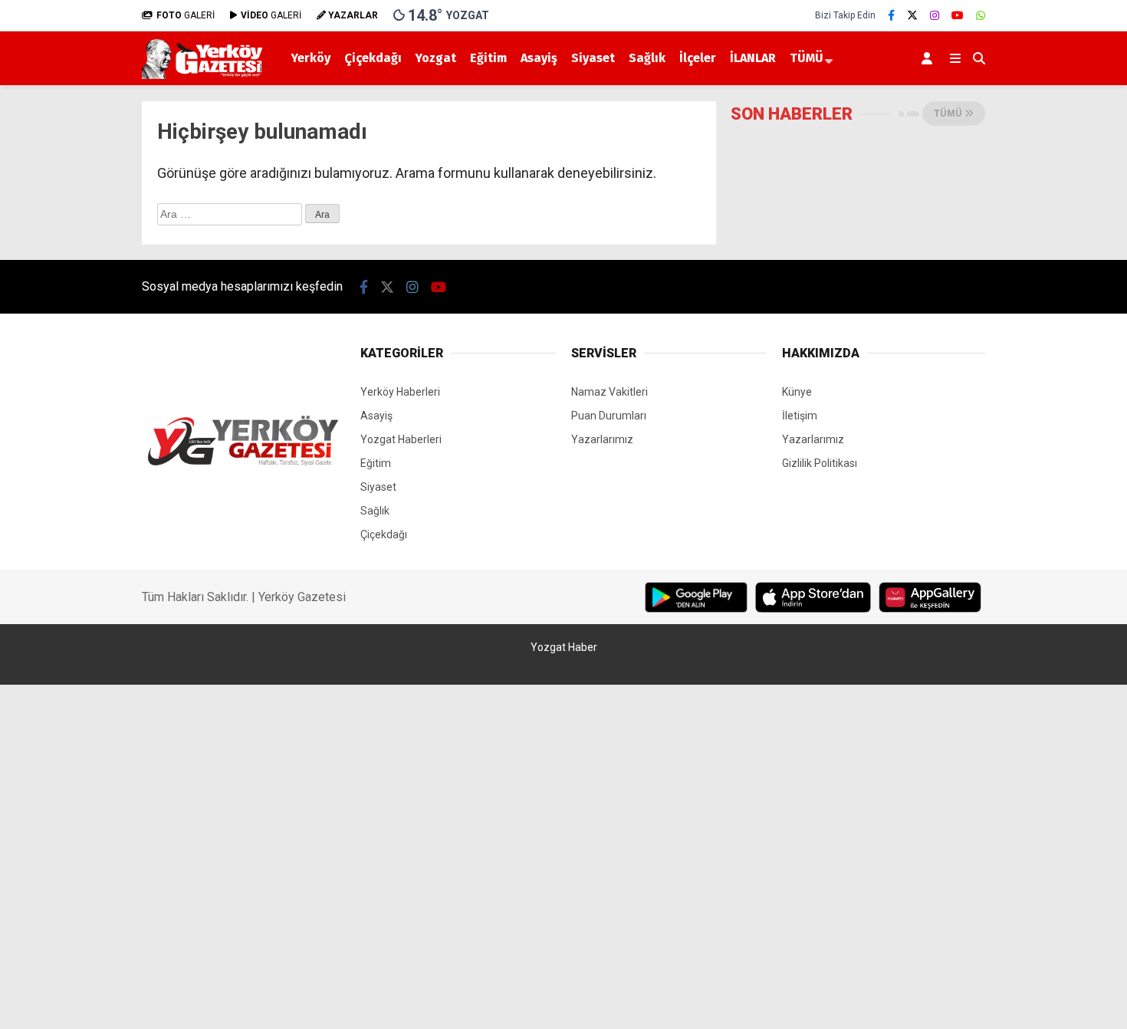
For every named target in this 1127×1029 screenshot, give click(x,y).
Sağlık (647, 58)
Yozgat (436, 58)
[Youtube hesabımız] (957, 15)
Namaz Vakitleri (609, 392)
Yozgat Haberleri (401, 439)
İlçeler (697, 58)
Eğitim (488, 58)
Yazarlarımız (602, 439)
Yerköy (310, 58)
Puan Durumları (608, 415)
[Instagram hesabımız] (934, 15)
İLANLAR (753, 58)
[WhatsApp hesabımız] (980, 15)
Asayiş (539, 58)
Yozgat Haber (564, 647)
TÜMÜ (806, 58)
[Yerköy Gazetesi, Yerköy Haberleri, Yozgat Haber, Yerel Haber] (205, 75)
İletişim (799, 415)
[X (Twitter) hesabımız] (912, 15)
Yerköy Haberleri (400, 392)
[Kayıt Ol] (930, 58)
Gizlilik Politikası (819, 463)
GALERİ (185, 15)
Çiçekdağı (373, 58)
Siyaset (593, 58)
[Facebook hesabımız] (891, 15)
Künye (797, 392)
